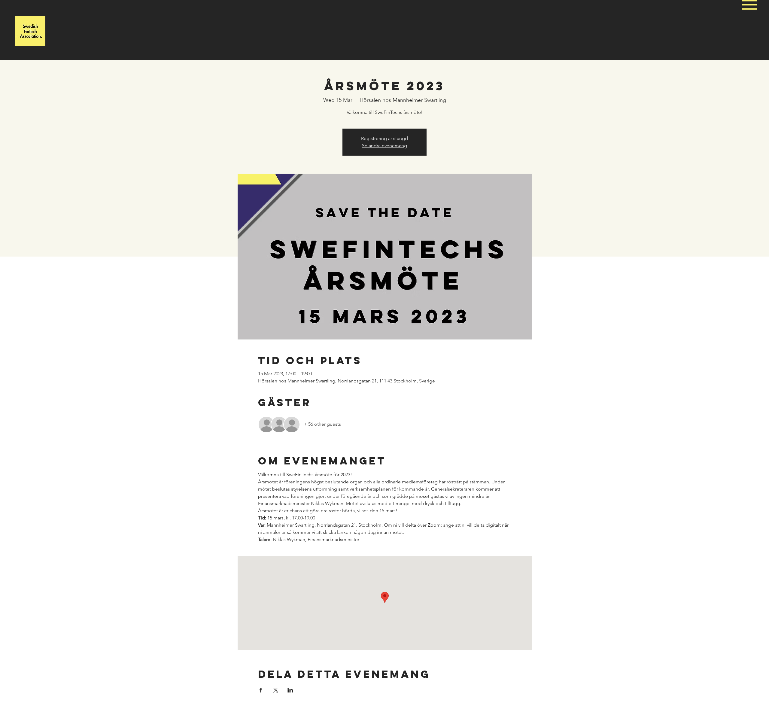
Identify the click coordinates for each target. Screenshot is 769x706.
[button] (749, 5)
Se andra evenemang (384, 145)
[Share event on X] (275, 690)
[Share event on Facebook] (261, 690)
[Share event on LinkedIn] (290, 690)
